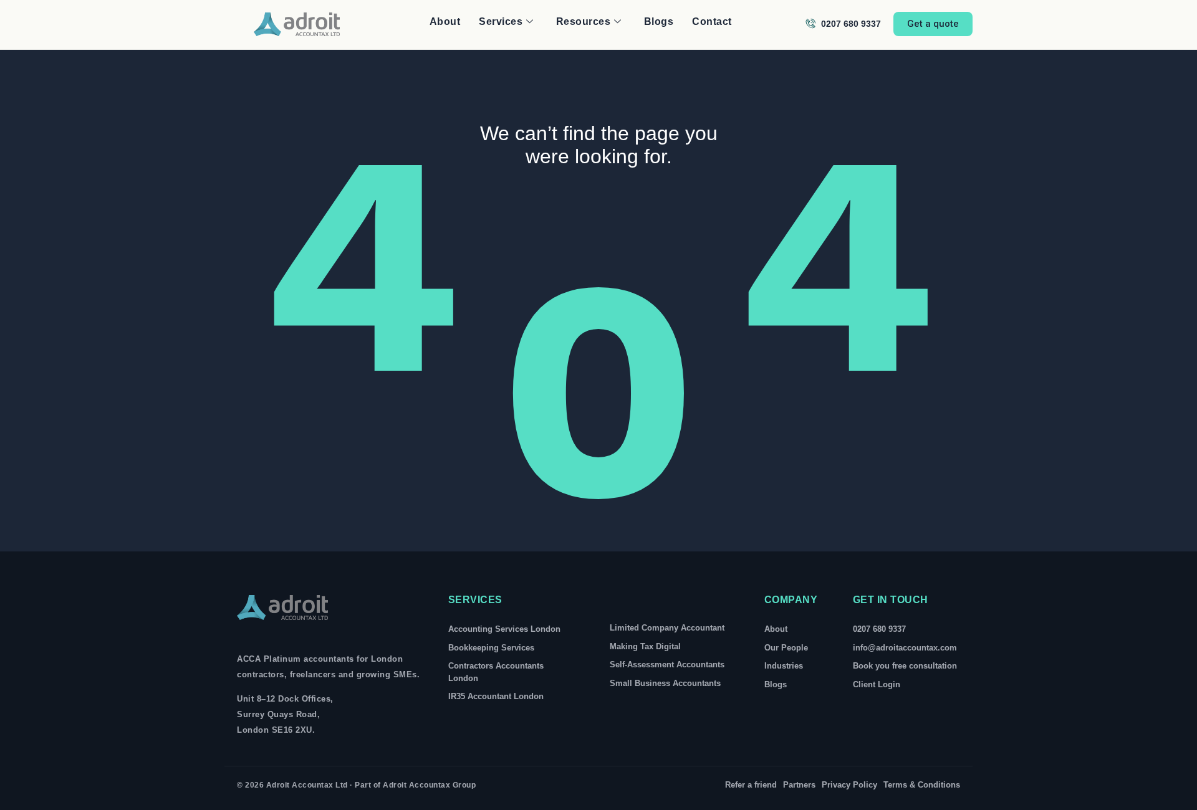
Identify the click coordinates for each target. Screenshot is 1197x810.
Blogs (659, 21)
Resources (583, 21)
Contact (712, 21)
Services (500, 21)
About (445, 21)
